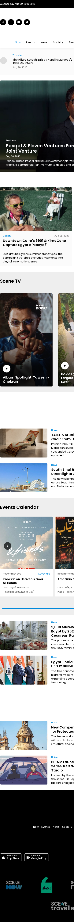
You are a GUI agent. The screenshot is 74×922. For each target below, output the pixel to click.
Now (17, 42)
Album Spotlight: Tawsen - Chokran (26, 379)
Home (54, 430)
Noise (54, 757)
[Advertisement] (59, 410)
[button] (3, 60)
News (44, 42)
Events (30, 42)
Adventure (44, 573)
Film (71, 42)
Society (58, 42)
